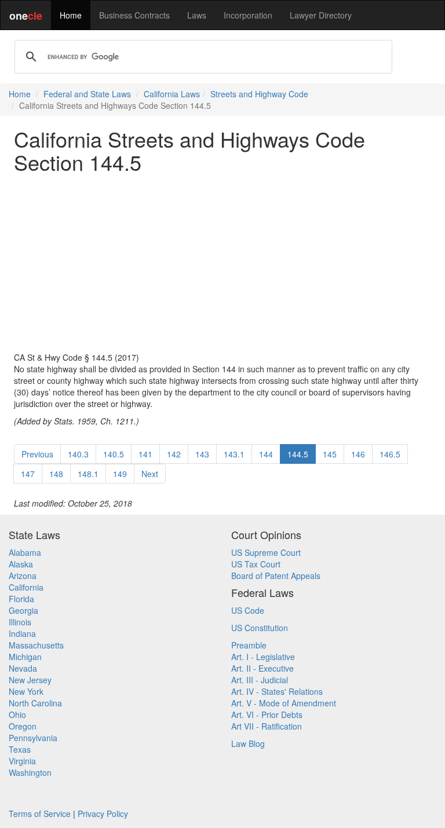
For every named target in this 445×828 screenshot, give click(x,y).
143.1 (234, 454)
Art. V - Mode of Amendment (283, 703)
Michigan (25, 656)
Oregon (23, 726)
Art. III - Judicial (259, 680)
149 (120, 473)
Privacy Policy (103, 813)
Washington (30, 772)
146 (358, 454)
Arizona (23, 575)
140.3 (78, 454)
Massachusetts (36, 645)
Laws (196, 15)
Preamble (249, 645)
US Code (247, 610)
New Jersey (30, 680)
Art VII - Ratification (266, 726)
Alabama (25, 552)
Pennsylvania (33, 737)
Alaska (21, 564)
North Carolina (35, 703)
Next (149, 473)
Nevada (23, 668)
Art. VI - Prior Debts (266, 714)
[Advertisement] (222, 262)
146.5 (390, 454)
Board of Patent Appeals (275, 575)
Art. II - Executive (262, 668)
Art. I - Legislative (263, 656)
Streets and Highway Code (259, 94)
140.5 (113, 454)
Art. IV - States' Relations (277, 691)
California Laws (172, 94)
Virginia (22, 761)
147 (28, 473)
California (26, 587)
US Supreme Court (266, 552)
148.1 (88, 473)
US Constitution (259, 627)
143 (202, 454)
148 (56, 473)
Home (71, 15)
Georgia (23, 610)
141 (145, 454)
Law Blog (248, 743)
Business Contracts (134, 15)
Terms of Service (40, 813)
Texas (20, 749)
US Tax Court (255, 564)
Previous (37, 454)
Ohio (17, 714)
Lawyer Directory (321, 15)
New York (26, 691)
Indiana (22, 633)
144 (266, 454)
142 (174, 454)
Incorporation (248, 15)
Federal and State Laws (87, 94)
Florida (21, 598)
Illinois (20, 622)
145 (330, 454)
